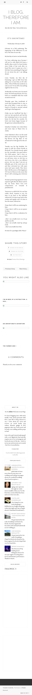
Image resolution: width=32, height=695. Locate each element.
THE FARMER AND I (9, 346)
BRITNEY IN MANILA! (17, 546)
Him (17, 259)
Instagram (21, 453)
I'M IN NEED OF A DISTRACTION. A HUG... (15, 300)
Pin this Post (17, 255)
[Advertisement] (9, 600)
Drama (14, 259)
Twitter (14, 453)
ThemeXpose (17, 687)
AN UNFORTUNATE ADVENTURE (14, 323)
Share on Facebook (16, 247)
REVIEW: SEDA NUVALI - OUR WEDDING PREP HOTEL (18, 515)
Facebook (9, 453)
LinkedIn (15, 455)
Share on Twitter (17, 251)
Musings (22, 259)
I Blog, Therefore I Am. (16, 17)
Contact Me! (15, 449)
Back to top (24, 693)
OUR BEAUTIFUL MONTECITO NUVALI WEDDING (17, 467)
